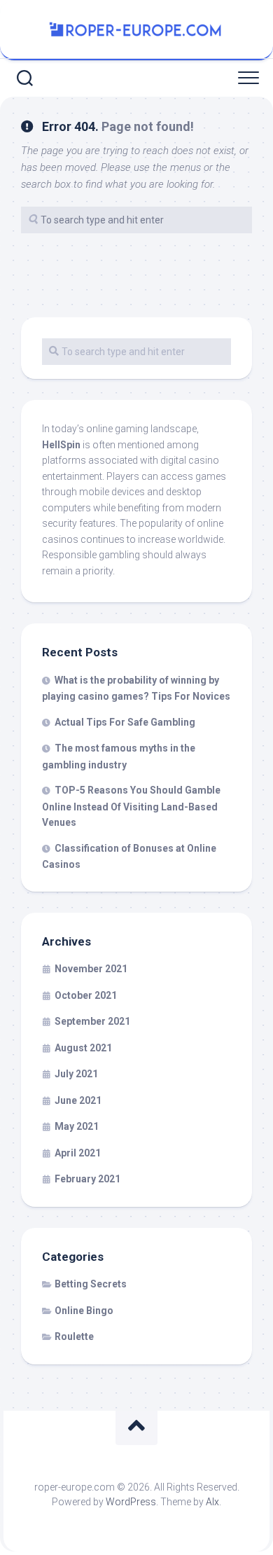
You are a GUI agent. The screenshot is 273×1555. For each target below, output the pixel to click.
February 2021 (87, 1178)
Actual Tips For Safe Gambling (125, 722)
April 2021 (78, 1153)
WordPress (131, 1501)
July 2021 (76, 1073)
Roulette (74, 1336)
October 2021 (86, 995)
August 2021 (83, 1047)
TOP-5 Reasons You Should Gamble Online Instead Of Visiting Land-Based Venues (131, 806)
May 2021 (77, 1126)
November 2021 (91, 968)
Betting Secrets (91, 1284)
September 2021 (92, 1021)
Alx (212, 1501)
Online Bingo (84, 1310)
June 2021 (78, 1100)
